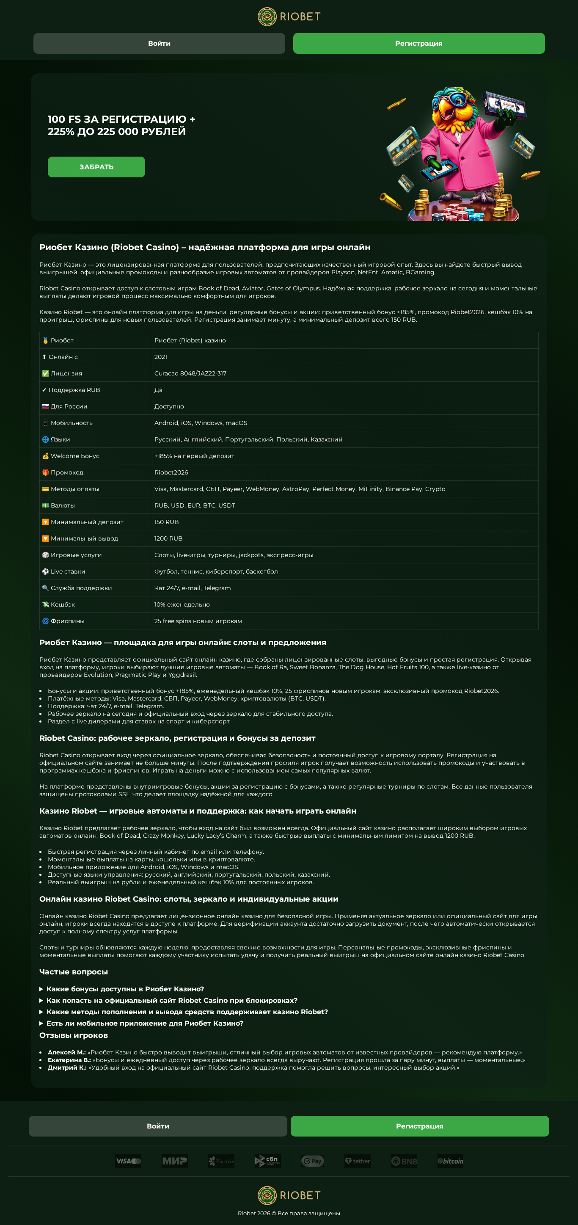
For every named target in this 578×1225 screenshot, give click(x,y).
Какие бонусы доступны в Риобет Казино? (125, 989)
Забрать (97, 167)
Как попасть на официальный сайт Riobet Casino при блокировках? (172, 1000)
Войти (159, 43)
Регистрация (419, 43)
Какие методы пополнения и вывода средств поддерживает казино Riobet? (187, 1012)
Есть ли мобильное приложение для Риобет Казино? (145, 1023)
